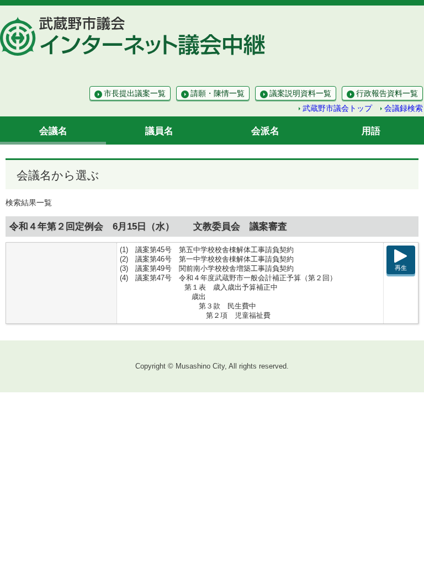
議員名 (159, 131)
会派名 (265, 131)
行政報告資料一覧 (387, 93)
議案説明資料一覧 (300, 93)
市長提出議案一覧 (135, 93)
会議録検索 (403, 108)
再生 (401, 267)
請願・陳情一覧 (217, 93)
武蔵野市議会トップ (337, 108)
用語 (371, 131)
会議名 (53, 131)
